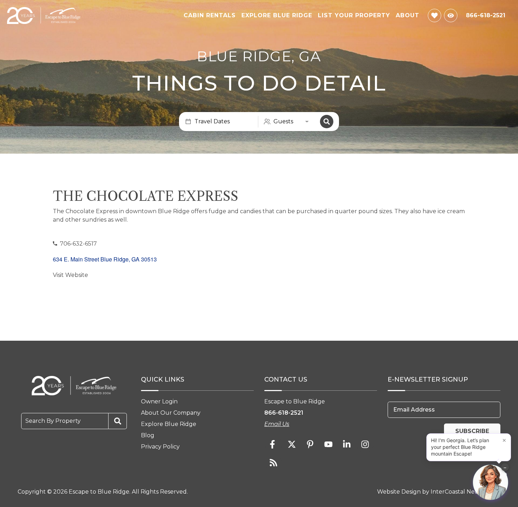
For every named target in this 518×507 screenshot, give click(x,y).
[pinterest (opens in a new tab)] (310, 444)
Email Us (276, 424)
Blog (147, 435)
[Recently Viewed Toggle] (450, 15)
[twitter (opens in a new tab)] (291, 444)
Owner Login (159, 401)
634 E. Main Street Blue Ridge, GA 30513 (105, 259)
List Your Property (354, 15)
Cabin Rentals (210, 15)
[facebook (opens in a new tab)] (273, 444)
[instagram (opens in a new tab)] (365, 444)
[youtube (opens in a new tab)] (328, 444)
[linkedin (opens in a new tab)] (346, 444)
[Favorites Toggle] (434, 15)
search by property (53, 421)
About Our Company (171, 412)
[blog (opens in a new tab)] (273, 462)
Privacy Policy (160, 446)
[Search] (326, 121)
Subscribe (472, 431)
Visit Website (70, 275)
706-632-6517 (78, 243)
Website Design (399, 491)
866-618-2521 (283, 412)
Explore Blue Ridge (276, 15)
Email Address (414, 409)
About (407, 15)
